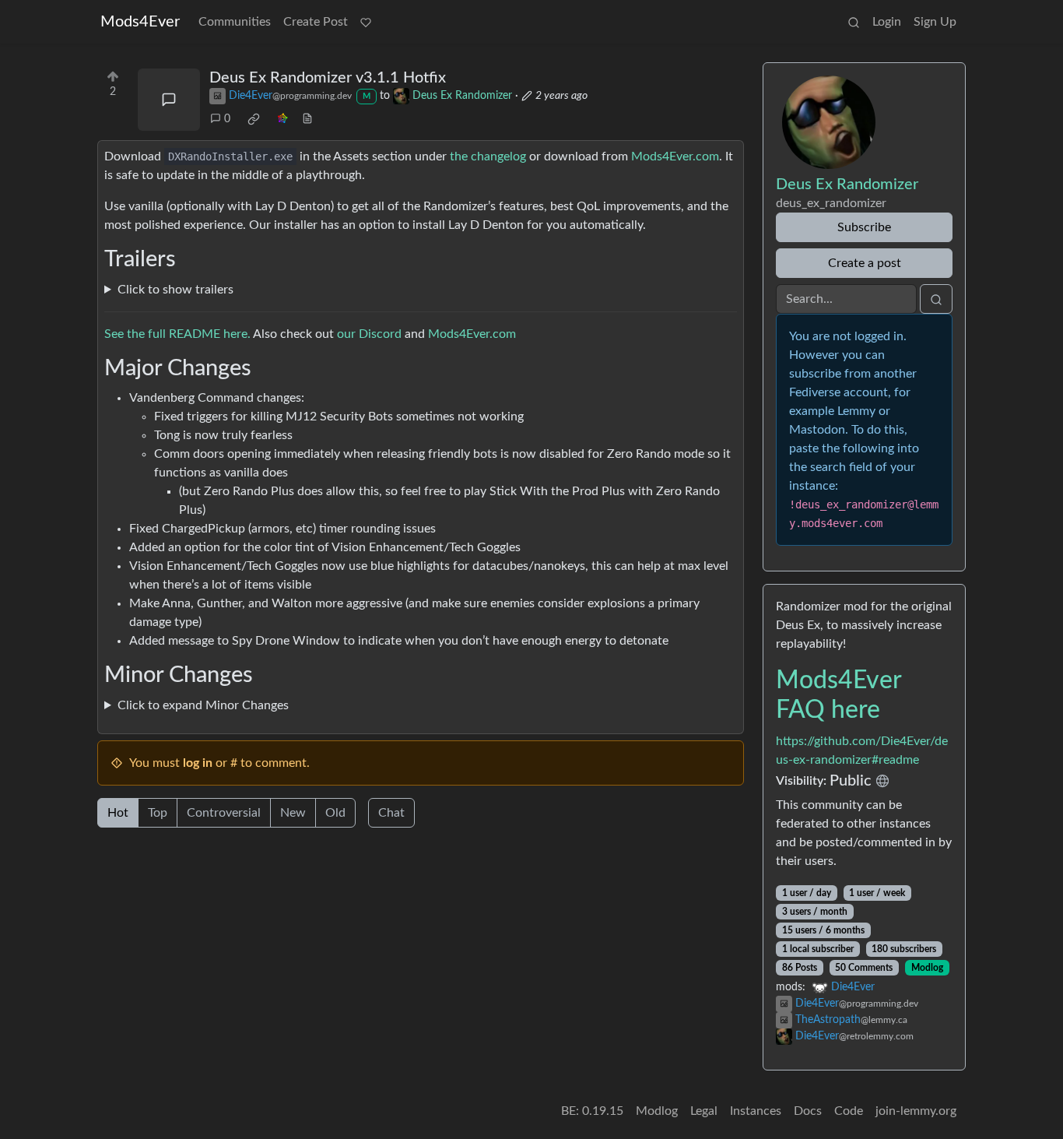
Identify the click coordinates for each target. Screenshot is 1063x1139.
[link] (253, 119)
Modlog (927, 967)
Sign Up (935, 22)
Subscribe (864, 227)
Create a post (864, 263)
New (293, 813)
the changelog (488, 156)
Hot (117, 813)
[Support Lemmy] (365, 21)
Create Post (315, 22)
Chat (391, 813)
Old (335, 813)
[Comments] (169, 100)
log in (197, 763)
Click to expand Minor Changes (203, 705)
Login (886, 22)
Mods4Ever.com (675, 156)
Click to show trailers (175, 289)
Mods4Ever (140, 22)
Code (848, 1111)
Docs (808, 1111)
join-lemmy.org (915, 1111)
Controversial (224, 813)
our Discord (369, 334)
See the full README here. (177, 334)
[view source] (307, 119)
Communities (234, 22)
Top (157, 813)
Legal (703, 1111)
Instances (755, 1111)
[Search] (853, 21)
